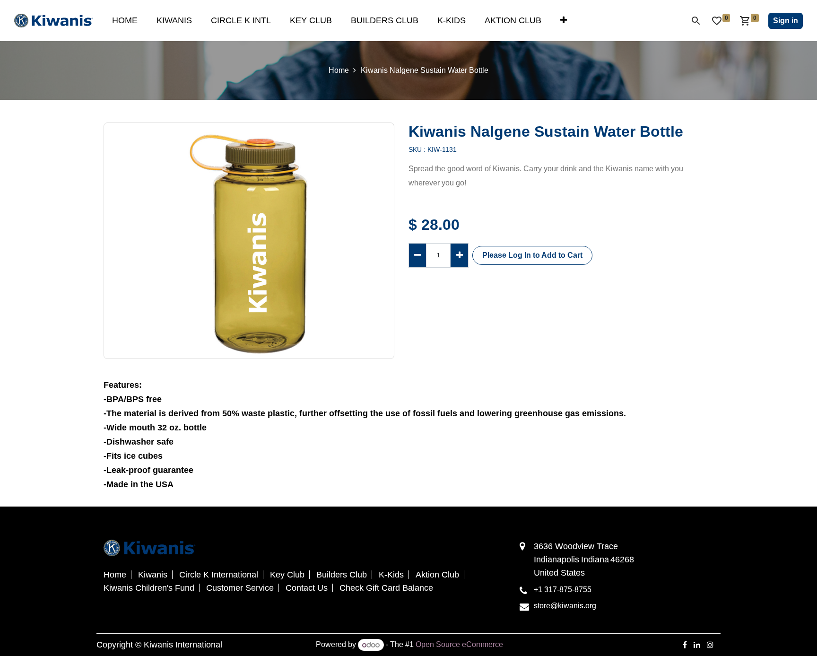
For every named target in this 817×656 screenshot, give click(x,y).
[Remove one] (417, 255)
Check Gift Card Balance (386, 588)
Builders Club (341, 574)
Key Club (287, 574)
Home (339, 70)
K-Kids (391, 574)
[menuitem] (125, 20)
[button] (532, 255)
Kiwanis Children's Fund (149, 588)
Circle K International (218, 574)
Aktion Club (437, 574)
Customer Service (240, 588)
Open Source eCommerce (459, 645)
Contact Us (307, 588)
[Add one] (459, 255)
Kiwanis (152, 574)
